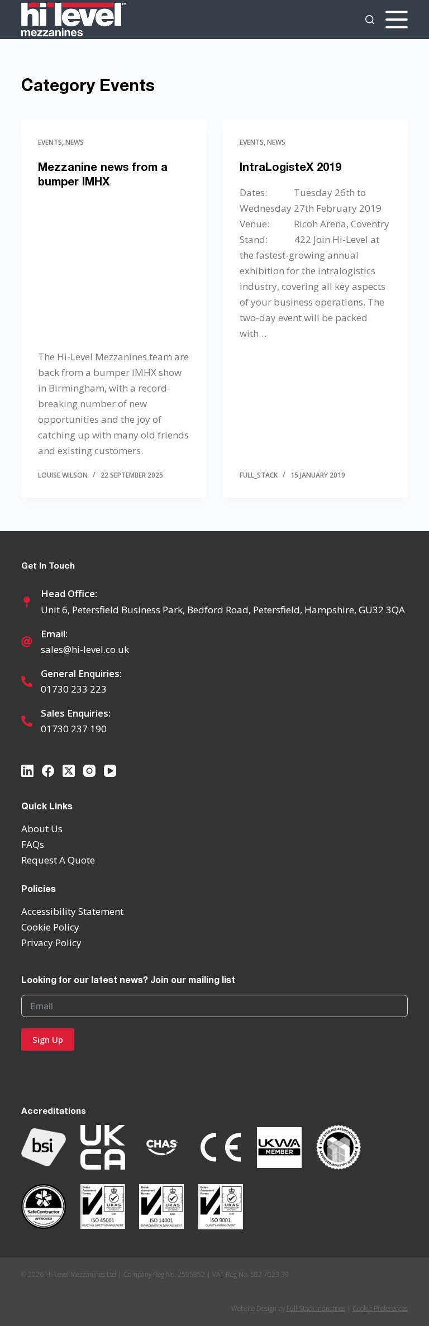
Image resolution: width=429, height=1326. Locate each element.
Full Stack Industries (316, 1308)
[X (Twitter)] (69, 771)
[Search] (369, 19)
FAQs (32, 844)
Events (50, 142)
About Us (42, 828)
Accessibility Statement (72, 911)
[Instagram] (89, 771)
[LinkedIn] (27, 771)
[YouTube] (110, 771)
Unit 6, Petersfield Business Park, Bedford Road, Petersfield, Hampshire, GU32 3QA (223, 609)
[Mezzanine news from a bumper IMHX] (113, 268)
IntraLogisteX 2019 (290, 166)
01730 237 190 (74, 728)
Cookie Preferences (380, 1308)
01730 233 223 (74, 689)
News (74, 142)
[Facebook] (48, 771)
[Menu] (396, 19)
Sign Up (47, 1039)
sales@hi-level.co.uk (85, 649)
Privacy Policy (51, 942)
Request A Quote (58, 859)
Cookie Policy (50, 926)
